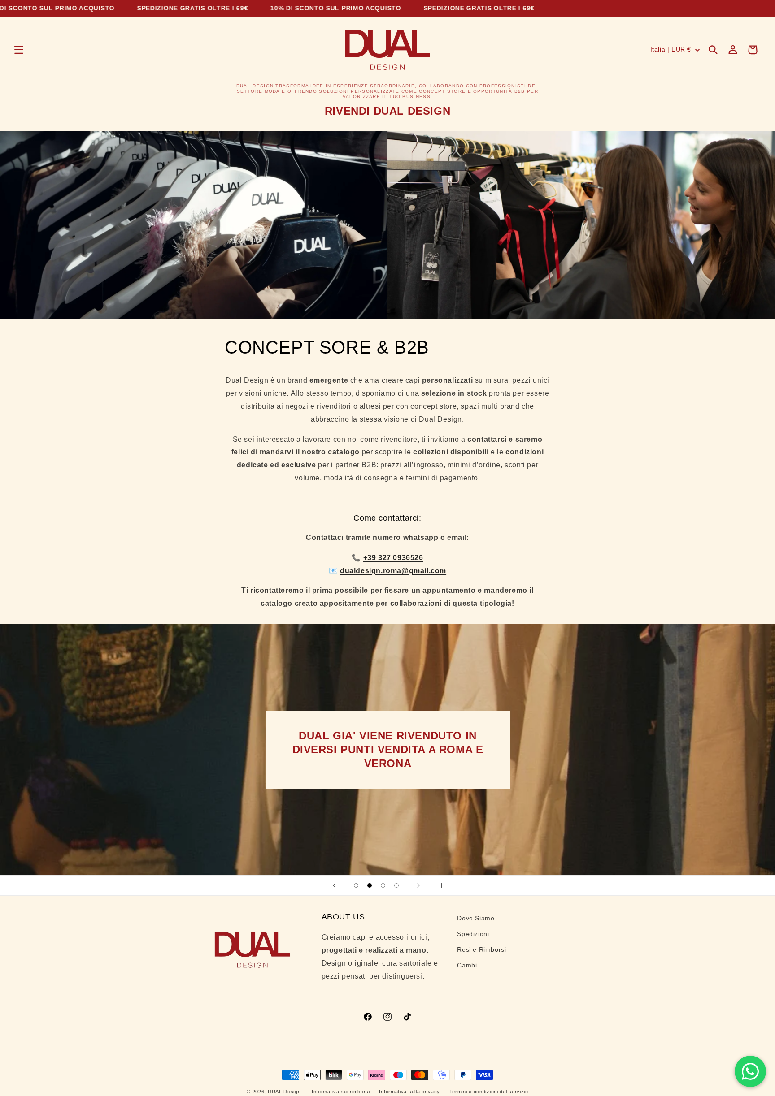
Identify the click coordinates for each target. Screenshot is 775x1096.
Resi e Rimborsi (481, 949)
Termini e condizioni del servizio (488, 1091)
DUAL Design (284, 1091)
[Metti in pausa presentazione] (441, 885)
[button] (19, 50)
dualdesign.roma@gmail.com (393, 570)
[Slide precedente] (334, 885)
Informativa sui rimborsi (341, 1091)
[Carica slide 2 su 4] (369, 885)
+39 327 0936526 (393, 557)
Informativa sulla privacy (409, 1091)
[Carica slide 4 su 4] (396, 885)
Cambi (467, 965)
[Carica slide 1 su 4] (356, 885)
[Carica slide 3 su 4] (383, 885)
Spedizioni (473, 933)
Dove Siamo (475, 918)
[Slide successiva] (418, 885)
